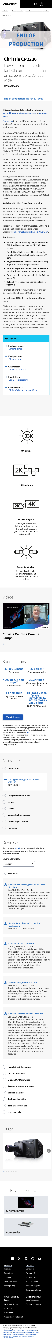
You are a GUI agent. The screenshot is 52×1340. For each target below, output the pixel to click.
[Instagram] (32, 1259)
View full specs (12, 717)
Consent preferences (31, 1330)
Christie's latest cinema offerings (24, 390)
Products (5, 11)
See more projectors (18, 379)
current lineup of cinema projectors (19, 113)
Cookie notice (20, 1330)
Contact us (8, 121)
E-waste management (18, 1334)
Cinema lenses (15, 359)
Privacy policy (7, 1332)
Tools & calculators (33, 1290)
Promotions (8, 1273)
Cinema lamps (15, 348)
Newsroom (8, 1312)
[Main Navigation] (48, 4)
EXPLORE (8, 1266)
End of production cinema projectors (37, 11)
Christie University (33, 1304)
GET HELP (30, 1266)
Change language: (12, 858)
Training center (32, 1281)
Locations (8, 1308)
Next (49, 1151)
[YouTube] (39, 1259)
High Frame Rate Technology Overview (30, 231)
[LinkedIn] (26, 1259)
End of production (17, 11)
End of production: (15, 98)
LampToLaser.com (33, 1300)
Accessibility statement (13, 1317)
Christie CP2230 (7, 15)
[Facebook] (12, 1259)
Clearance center (11, 1281)
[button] (26, 616)
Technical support (33, 1286)
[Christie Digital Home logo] (10, 4)
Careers (7, 1300)
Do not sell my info (29, 1332)
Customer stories (11, 1304)
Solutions (7, 1277)
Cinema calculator (17, 369)
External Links (33, 1297)
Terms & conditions (17, 1332)
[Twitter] (19, 1259)
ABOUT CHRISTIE (11, 1297)
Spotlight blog (9, 1286)
